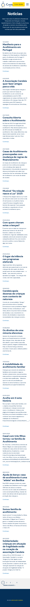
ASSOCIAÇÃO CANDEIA (17, 600)
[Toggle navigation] (27, 4)
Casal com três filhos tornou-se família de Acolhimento (14, 438)
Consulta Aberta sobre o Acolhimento (14, 119)
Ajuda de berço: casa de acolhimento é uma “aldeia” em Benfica (15, 477)
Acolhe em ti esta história (12, 399)
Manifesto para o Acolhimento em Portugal (12, 47)
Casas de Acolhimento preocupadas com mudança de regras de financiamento (15, 155)
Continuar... (6, 71)
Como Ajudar (18, 4)
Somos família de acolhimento (12, 511)
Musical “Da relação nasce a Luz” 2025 (13, 192)
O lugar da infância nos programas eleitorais (13, 259)
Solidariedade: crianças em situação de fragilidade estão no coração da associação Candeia (14, 546)
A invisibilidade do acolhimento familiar (14, 365)
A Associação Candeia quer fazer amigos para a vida (15, 83)
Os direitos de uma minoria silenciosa (13, 332)
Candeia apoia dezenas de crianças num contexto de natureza (14, 295)
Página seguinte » (9, 585)
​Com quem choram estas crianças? (13, 224)
